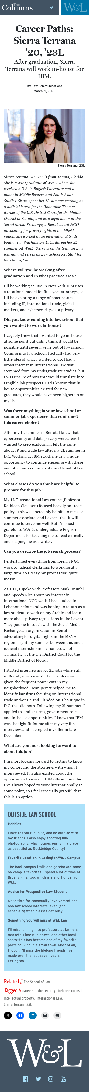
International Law (49, 998)
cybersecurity (46, 990)
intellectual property (19, 998)
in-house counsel (70, 990)
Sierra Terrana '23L (18, 1004)
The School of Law (37, 982)
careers (27, 990)
